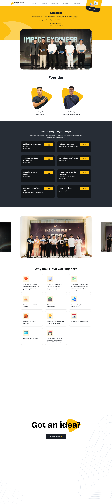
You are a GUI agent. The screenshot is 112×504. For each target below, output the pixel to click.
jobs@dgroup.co (57, 23)
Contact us (54, 3)
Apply (48, 145)
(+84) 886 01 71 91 (58, 25)
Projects (44, 3)
